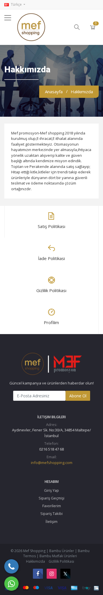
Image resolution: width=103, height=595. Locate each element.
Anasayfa (54, 91)
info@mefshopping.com (51, 462)
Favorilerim (51, 505)
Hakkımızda (35, 561)
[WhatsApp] (11, 583)
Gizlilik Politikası (61, 561)
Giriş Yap (51, 490)
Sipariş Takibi (51, 513)
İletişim (51, 521)
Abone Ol (77, 395)
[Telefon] (11, 566)
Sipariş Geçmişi (51, 498)
